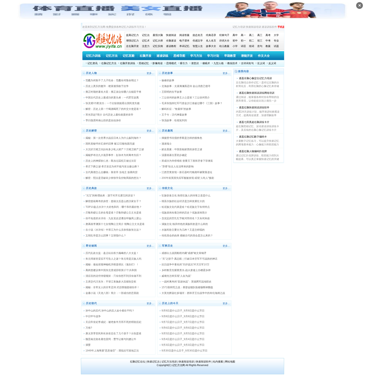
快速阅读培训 (253, 26)
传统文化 (167, 188)
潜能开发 (247, 55)
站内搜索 (218, 361)
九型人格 (219, 63)
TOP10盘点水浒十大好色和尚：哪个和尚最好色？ (114, 206)
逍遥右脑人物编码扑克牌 (253, 151)
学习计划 (213, 55)
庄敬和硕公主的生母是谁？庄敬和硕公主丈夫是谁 (113, 212)
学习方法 (196, 55)
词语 (243, 46)
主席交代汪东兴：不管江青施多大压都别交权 (111, 281)
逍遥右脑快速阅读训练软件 (254, 107)
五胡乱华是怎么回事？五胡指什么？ (106, 235)
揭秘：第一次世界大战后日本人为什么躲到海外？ (113, 137)
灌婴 (88, 344)
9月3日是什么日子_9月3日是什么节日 (183, 344)
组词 (251, 46)
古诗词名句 (247, 63)
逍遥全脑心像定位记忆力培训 (255, 78)
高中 (235, 35)
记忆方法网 (178, 365)
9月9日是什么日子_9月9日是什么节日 (183, 310)
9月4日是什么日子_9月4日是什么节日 (183, 339)
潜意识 (195, 63)
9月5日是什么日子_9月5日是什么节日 (183, 333)
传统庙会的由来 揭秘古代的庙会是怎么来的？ (187, 235)
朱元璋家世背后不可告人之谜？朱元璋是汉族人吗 (113, 258)
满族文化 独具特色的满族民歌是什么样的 (185, 224)
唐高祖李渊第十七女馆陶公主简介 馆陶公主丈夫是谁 (115, 224)
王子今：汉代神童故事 (174, 114)
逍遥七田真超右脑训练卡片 (254, 122)
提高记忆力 (132, 35)
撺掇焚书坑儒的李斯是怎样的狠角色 (182, 137)
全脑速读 (171, 40)
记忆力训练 (93, 55)
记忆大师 (158, 40)
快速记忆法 (153, 361)
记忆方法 (112, 55)
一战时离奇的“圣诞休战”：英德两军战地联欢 (186, 281)
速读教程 (171, 46)
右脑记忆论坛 (137, 361)
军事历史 (167, 245)
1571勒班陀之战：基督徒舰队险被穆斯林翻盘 (187, 287)
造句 (259, 46)
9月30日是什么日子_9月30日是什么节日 (184, 350)
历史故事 (167, 73)
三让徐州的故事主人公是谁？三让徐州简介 (186, 97)
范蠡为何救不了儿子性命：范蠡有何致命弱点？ (112, 80)
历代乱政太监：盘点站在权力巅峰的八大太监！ (112, 253)
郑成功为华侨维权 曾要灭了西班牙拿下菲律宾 (187, 160)
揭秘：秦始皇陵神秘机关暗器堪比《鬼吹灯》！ (112, 264)
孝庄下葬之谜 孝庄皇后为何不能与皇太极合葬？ (112, 166)
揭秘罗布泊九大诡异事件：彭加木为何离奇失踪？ (113, 155)
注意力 (146, 46)
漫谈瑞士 (167, 143)
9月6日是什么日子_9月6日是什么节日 (183, 327)
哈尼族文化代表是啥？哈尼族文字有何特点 (186, 206)
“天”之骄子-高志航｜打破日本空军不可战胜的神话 (189, 258)
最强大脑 (158, 35)
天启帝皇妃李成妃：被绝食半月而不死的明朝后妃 (113, 322)
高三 (259, 35)
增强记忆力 (132, 40)
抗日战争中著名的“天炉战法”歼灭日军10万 (185, 264)
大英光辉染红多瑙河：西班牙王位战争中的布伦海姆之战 (193, 293)
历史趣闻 (167, 130)
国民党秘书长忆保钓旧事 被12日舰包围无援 (110, 143)
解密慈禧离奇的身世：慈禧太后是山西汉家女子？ (113, 201)
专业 (276, 40)
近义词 (261, 63)
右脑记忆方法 (108, 63)
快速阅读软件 (203, 361)
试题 (276, 46)
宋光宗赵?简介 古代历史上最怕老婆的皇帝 (109, 114)
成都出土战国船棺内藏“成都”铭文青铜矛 (184, 253)
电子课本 (184, 40)
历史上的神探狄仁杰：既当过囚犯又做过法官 (111, 160)
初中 (235, 40)
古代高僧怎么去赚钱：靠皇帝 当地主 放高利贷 (112, 172)
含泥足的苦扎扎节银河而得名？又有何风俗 (186, 218)
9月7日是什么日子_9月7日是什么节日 (183, 322)
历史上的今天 (170, 303)
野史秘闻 (91, 245)
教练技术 (232, 63)
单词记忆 (184, 46)
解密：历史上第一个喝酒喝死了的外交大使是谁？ (113, 108)
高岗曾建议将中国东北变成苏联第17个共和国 (111, 270)
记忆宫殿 (129, 55)
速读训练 (162, 55)
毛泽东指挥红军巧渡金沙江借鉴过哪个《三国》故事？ (192, 103)
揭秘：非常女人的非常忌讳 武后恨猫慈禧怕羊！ (112, 287)
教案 (268, 46)
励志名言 (198, 35)
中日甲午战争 (93, 316)
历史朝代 (91, 303)
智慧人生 (198, 46)
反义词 (272, 63)
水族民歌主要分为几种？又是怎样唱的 (183, 229)
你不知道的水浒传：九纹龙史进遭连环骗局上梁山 (113, 218)
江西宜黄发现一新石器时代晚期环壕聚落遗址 (187, 172)
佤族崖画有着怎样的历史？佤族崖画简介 (184, 212)
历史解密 (91, 130)
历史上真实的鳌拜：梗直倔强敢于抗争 (107, 86)
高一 (243, 35)
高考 (268, 35)
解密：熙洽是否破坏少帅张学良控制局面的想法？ (113, 177)
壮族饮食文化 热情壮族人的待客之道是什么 (186, 195)
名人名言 (211, 40)
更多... (150, 73)
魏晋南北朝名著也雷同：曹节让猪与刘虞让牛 (111, 339)
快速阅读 (171, 35)
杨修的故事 (168, 80)
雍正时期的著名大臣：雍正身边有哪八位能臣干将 (113, 91)
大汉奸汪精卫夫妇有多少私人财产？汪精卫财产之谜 (115, 149)
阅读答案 (184, 35)
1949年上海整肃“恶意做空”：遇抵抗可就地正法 (112, 350)
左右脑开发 (132, 46)
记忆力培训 (239, 26)
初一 (243, 40)
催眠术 (206, 63)
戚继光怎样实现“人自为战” (176, 275)
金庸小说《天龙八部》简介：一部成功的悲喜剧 (112, 293)
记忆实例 (158, 46)
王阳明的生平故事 (172, 91)
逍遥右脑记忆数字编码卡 (253, 136)
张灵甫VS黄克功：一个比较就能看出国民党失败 (113, 103)
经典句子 (224, 35)
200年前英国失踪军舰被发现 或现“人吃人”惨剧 (188, 177)
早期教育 (230, 55)
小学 (235, 46)
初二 (251, 40)
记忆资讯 (92, 63)
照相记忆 (144, 63)
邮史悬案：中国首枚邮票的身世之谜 (182, 149)
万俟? (89, 327)
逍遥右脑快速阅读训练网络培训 (256, 92)
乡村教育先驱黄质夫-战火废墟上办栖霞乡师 (186, 270)
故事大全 (211, 46)
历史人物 (91, 73)
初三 (259, 40)
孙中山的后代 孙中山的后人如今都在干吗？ (110, 310)
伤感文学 (198, 40)
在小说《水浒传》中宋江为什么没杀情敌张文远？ (113, 229)
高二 (251, 35)
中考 (268, 40)
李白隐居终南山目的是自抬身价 (103, 120)
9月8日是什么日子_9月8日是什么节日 (183, 316)
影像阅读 (158, 63)
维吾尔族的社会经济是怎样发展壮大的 (183, 201)
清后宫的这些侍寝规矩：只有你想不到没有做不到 (113, 275)
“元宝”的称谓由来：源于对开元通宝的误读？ (110, 195)
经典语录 (211, 35)
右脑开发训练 (127, 63)
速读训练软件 (269, 26)
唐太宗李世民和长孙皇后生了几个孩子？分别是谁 (113, 333)
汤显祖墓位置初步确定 (174, 155)
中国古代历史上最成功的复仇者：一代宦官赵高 (112, 97)
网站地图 (230, 361)
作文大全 (264, 55)
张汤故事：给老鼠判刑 (174, 120)
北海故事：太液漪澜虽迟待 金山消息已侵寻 (186, 86)
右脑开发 (145, 55)
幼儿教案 (224, 46)
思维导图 (179, 55)
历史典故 (91, 188)
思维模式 (171, 63)
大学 (276, 35)
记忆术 (146, 40)
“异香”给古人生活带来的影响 (178, 166)
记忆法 (146, 35)
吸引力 (184, 63)
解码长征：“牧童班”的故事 (176, 108)
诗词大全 (224, 40)
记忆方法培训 (169, 361)
